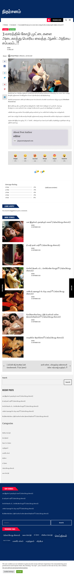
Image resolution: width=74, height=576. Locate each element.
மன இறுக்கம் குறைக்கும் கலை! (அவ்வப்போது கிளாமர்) (48, 222)
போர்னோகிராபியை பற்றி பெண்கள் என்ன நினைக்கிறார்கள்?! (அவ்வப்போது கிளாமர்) (43, 315)
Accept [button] (19, 571)
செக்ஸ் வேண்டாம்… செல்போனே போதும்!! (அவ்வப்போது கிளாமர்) (48, 269)
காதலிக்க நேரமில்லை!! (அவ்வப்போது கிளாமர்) (45, 337)
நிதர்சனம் (11, 11)
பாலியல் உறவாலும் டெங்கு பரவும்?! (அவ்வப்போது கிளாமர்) (45, 292)
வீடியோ (4, 458)
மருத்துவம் (5, 448)
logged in (13, 210)
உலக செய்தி (5, 473)
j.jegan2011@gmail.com (25, 141)
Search (4, 378)
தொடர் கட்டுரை (6, 443)
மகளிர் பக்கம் (6, 453)
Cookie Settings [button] (9, 571)
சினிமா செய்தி (6, 433)
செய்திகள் (5, 438)
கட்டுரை (4, 463)
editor (8, 48)
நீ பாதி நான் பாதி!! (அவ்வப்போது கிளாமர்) (43, 245)
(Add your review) (51, 187)
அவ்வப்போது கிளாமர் (8, 468)
